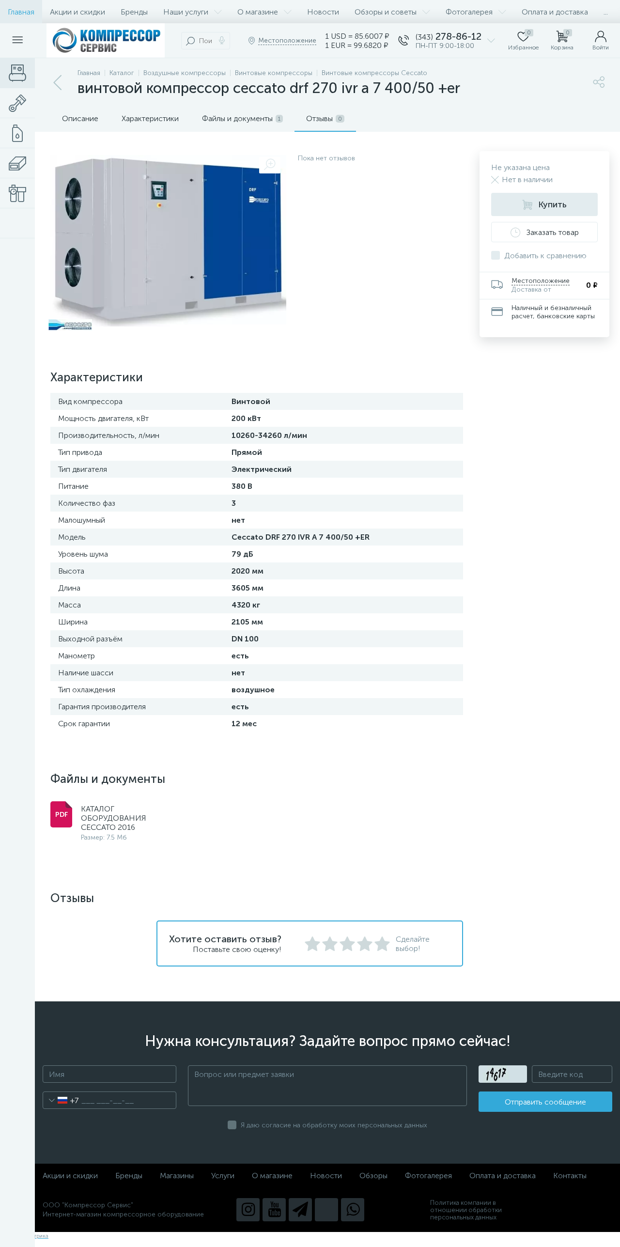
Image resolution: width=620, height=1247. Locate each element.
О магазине (257, 11)
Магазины (177, 1175)
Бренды (134, 11)
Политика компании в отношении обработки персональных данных (466, 1210)
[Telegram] (300, 1209)
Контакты (570, 1175)
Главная (21, 11)
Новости (323, 11)
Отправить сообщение (545, 1102)
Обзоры (373, 1175)
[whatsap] (352, 1209)
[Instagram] (248, 1209)
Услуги (222, 1175)
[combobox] (60, 1100)
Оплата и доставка (555, 11)
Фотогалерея (469, 11)
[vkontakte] (326, 1209)
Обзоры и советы (386, 11)
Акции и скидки (77, 11)
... (606, 11)
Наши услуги (185, 11)
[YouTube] (274, 1209)
